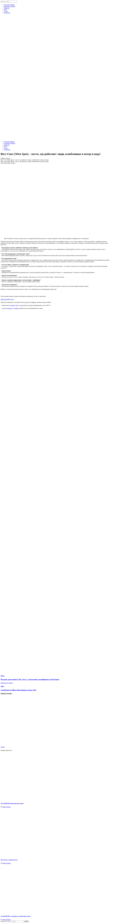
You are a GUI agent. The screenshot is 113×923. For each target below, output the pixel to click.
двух (16, 305)
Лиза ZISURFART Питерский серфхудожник (12, 803)
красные (9, 308)
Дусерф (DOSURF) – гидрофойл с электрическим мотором (16, 916)
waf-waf (3, 747)
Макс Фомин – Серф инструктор (9, 859)
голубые (15, 308)
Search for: (4, 921)
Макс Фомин (7, 807)
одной (13, 305)
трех (22, 305)
